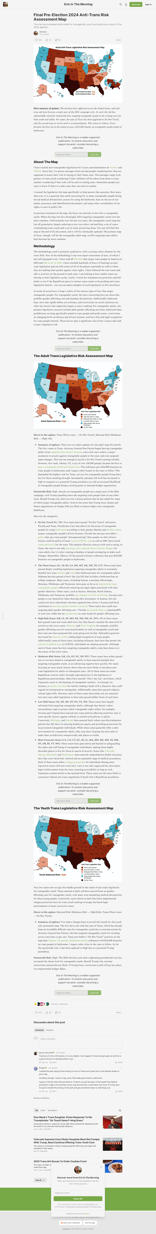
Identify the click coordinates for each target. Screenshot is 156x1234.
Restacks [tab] (49, 1030)
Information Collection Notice (77, 1207)
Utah (72, 573)
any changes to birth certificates (91, 595)
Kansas (61, 573)
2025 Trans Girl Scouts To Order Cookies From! (60, 1161)
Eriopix (42, 1068)
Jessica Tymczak (45, 1052)
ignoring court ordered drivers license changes (89, 548)
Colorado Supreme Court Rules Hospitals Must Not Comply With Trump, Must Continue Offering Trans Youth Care (67, 1141)
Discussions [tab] (52, 1110)
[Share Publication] (126, 4)
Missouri (71, 626)
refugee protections (75, 762)
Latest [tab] (42, 1110)
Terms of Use (89, 1204)
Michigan (55, 720)
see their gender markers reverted (70, 606)
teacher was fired (58, 686)
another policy (114, 530)
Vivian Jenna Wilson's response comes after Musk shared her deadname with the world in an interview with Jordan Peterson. (66, 1125)
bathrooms (60, 530)
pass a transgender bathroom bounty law (58, 467)
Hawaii (41, 755)
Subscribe (135, 4)
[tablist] (44, 1030)
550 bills (78, 259)
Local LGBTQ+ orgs (81, 541)
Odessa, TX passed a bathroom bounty (68, 940)
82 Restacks (63, 1004)
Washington (68, 755)
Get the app (90, 1223)
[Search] (120, 4)
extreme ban (71, 613)
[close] (101, 1167)
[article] (78, 1125)
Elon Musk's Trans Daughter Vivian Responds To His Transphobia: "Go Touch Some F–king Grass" (63, 1119)
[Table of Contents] (2, 617)
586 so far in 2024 (53, 263)
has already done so (96, 610)
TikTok (37, 171)
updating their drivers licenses (66, 452)
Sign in (148, 4)
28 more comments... (42, 1098)
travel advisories (46, 544)
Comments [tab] (39, 1030)
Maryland (51, 755)
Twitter (114, 167)
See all (39, 1180)
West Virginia (88, 626)
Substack (66, 1229)
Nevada (69, 720)
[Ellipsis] (121, 1053)
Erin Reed (43, 32)
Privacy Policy (96, 1207)
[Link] (30, 162)
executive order (60, 637)
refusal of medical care (50, 644)
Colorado (109, 751)
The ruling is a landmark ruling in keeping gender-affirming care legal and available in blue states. (65, 1147)
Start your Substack (71, 1223)
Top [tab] (36, 1110)
